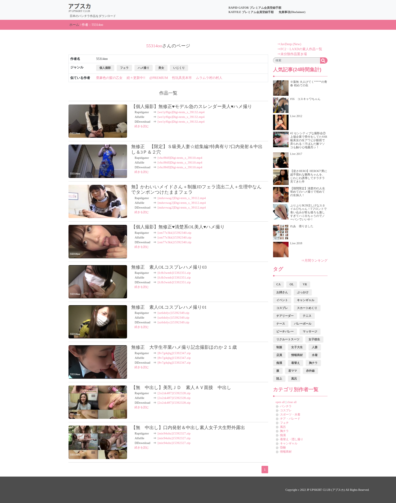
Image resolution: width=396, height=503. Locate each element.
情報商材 (286, 451)
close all (292, 402)
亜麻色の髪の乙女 (109, 77)
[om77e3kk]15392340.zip (174, 232)
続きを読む (141, 126)
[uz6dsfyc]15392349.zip (173, 312)
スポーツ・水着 (290, 414)
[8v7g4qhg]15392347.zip (174, 353)
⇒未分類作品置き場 (292, 54)
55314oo (75, 133)
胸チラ (284, 431)
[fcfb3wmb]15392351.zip (174, 272)
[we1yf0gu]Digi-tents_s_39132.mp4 (181, 112)
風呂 (283, 426)
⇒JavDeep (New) (289, 44)
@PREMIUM (158, 77)
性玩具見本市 (182, 77)
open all (280, 402)
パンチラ (286, 406)
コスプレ (286, 410)
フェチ (284, 422)
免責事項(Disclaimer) (292, 12)
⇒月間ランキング (314, 260)
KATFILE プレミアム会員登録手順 (251, 12)
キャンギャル (288, 443)
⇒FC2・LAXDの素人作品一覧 (299, 49)
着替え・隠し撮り (291, 439)
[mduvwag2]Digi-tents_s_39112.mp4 (182, 198)
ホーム (74, 24)
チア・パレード (290, 418)
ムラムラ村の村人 (209, 77)
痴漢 (283, 435)
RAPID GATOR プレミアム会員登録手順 (255, 7)
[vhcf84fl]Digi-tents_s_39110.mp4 (180, 157)
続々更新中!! (136, 77)
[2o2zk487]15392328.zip (174, 393)
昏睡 (283, 447)
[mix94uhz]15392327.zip (174, 433)
